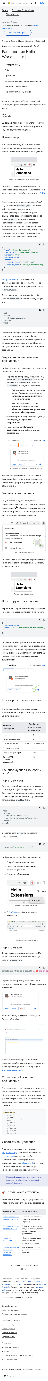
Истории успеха (8, 1329)
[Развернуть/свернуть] (19, 65)
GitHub (43, 193)
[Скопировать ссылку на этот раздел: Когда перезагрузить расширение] (4, 703)
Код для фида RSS (9, 1359)
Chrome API (27, 1163)
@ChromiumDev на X (10, 1347)
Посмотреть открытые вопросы (14, 1314)
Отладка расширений (12, 1070)
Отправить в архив (9, 1333)
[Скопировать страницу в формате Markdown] (23, 57)
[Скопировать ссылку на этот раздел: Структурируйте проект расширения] (21, 1081)
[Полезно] (35, 46)
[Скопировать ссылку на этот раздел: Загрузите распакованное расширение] (21, 361)
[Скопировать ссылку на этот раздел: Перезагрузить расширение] (42, 601)
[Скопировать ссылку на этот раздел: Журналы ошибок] (24, 947)
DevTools (13, 912)
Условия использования (11, 1369)
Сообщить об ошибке (10, 1310)
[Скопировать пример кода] (44, 244)
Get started (12, 14)
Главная (5, 41)
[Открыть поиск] (30, 2)
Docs (5, 10)
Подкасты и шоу (8, 1337)
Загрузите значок (10, 279)
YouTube (5, 1351)
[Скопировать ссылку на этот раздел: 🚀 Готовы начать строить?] (41, 1192)
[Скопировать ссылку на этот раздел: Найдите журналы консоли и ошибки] (15, 773)
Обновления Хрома (9, 1325)
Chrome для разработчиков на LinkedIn (17, 1355)
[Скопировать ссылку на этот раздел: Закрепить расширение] (36, 493)
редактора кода (9, 1152)
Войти (42, 3)
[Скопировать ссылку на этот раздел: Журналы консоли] (25, 780)
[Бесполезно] (38, 46)
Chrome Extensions (23, 10)
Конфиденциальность (32, 1369)
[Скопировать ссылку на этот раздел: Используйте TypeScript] (37, 1142)
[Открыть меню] (3, 3)
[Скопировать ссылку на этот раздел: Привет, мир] (21, 137)
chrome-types (8, 1156)
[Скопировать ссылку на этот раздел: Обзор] (13, 115)
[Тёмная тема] (40, 244)
